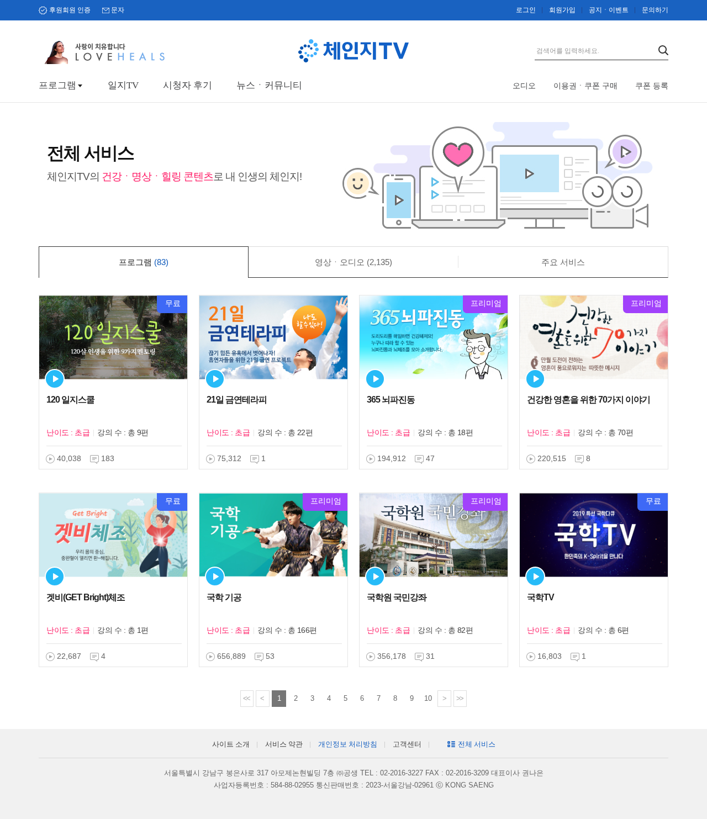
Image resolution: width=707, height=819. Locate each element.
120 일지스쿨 (70, 399)
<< (246, 698)
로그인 (526, 10)
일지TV (123, 85)
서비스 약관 (284, 744)
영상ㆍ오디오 (353, 262)
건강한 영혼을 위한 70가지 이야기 (588, 399)
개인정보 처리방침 (347, 744)
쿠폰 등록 (651, 86)
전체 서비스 (476, 744)
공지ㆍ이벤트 (609, 10)
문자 (117, 10)
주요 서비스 (563, 262)
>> (459, 698)
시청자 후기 (187, 85)
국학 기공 (224, 597)
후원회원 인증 (70, 10)
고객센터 (407, 744)
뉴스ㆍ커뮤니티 (269, 85)
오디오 (524, 86)
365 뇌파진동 (391, 399)
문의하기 (655, 10)
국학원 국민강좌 (396, 597)
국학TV (540, 597)
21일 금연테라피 (237, 399)
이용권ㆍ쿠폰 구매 (585, 86)
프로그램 (57, 85)
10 (428, 698)
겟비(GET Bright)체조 (85, 597)
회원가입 (562, 10)
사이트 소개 (231, 744)
